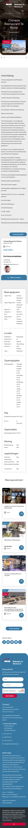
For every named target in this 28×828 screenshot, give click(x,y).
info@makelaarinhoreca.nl (11, 744)
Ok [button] (14, 824)
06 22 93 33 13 (8, 740)
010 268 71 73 (7, 262)
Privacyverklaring (7, 803)
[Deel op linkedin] (16, 642)
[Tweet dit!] (8, 642)
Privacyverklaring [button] (7, 820)
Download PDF (18, 234)
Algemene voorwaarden (9, 800)
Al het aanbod (14, 628)
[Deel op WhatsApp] (20, 642)
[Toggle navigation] (22, 10)
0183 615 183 (7, 737)
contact (14, 817)
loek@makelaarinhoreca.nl (11, 264)
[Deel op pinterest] (12, 642)
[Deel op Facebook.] (4, 642)
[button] (1, 57)
